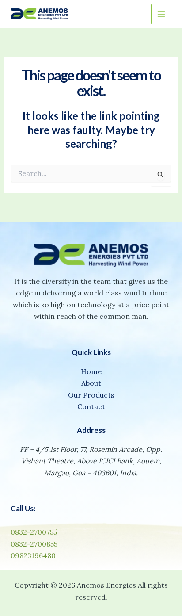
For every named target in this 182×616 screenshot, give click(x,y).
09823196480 (33, 555)
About (91, 383)
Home (91, 371)
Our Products (91, 394)
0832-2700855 (34, 543)
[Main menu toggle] (161, 14)
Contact (91, 406)
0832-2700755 (34, 532)
